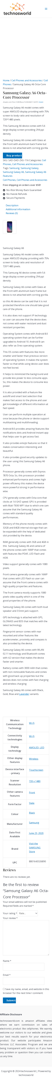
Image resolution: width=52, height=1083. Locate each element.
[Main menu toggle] (46, 9)
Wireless (33, 758)
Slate (31, 803)
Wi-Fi (31, 723)
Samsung (14, 168)
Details (41, 102)
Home (6, 80)
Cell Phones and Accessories (26, 80)
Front (32, 792)
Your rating (10, 913)
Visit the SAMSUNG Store (34, 847)
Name (7, 961)
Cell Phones (9, 180)
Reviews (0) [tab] (12, 213)
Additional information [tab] (18, 209)
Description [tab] (12, 205)
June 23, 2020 (36, 833)
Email (7, 975)
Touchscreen (36, 770)
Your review (10, 918)
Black (32, 812)
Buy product (14, 155)
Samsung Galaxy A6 (13, 172)
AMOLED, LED (36, 747)
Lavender (24, 694)
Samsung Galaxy (29, 168)
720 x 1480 (34, 781)
